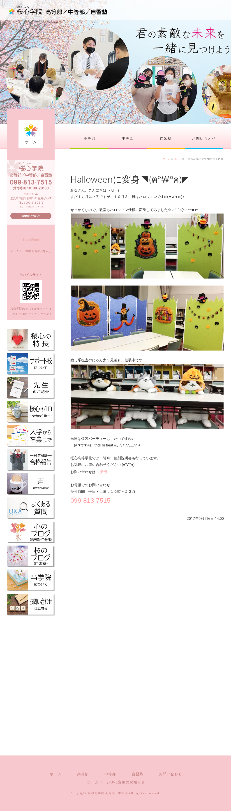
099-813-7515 (90, 500)
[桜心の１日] (31, 421)
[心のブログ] (31, 541)
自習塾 (166, 138)
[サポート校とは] (31, 373)
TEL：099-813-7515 (30, 202)
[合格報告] (31, 469)
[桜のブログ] (31, 565)
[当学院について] (31, 589)
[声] (31, 493)
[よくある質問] (31, 517)
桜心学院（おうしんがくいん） (58, 10)
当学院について (30, 216)
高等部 (90, 138)
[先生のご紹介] (31, 397)
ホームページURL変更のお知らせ (31, 251)
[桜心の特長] (31, 349)
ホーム (31, 141)
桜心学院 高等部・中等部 (109, 793)
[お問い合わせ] (31, 613)
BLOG (177, 158)
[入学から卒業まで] (31, 445)
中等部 (128, 138)
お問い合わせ (204, 138)
